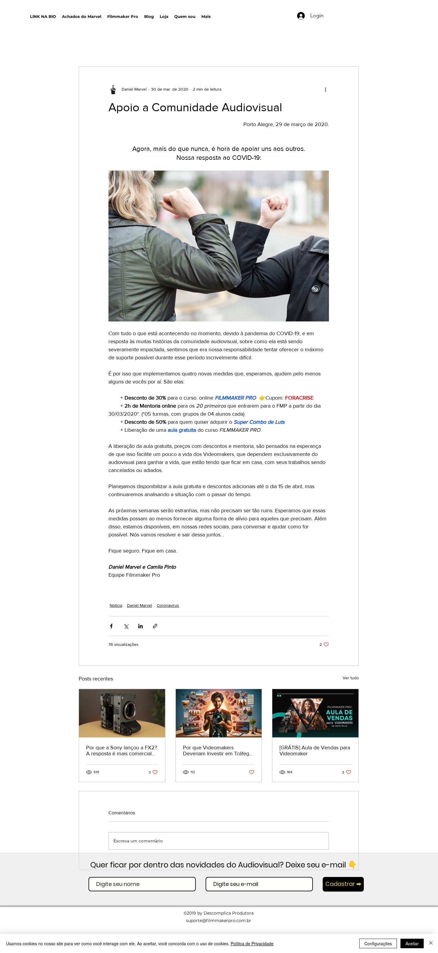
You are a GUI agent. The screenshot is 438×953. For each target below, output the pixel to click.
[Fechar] (430, 943)
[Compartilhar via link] (155, 626)
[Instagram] (375, 17)
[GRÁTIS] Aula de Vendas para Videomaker (314, 750)
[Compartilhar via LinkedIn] (140, 626)
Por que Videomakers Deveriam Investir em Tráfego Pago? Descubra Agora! (217, 750)
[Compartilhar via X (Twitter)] (126, 626)
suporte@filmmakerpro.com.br (218, 920)
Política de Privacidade (252, 943)
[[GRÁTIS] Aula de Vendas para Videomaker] (315, 713)
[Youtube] (366, 17)
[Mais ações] (325, 89)
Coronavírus (168, 605)
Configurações (378, 943)
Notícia (116, 605)
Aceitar (412, 943)
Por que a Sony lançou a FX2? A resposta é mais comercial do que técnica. (121, 750)
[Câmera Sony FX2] (122, 713)
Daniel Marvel (139, 605)
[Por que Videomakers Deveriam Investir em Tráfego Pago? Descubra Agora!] (219, 713)
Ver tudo (351, 677)
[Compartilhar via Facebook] (111, 626)
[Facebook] (384, 17)
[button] (268, 15)
